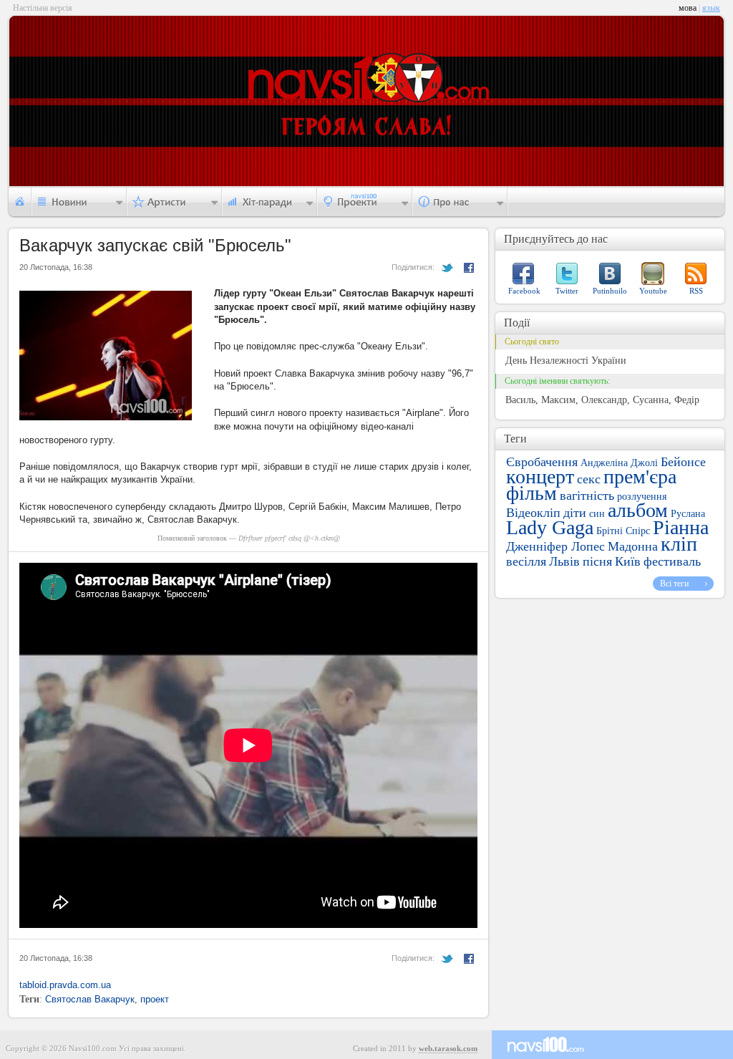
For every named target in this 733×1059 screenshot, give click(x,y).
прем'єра (639, 476)
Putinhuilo (610, 290)
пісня (597, 561)
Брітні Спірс (623, 531)
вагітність (587, 495)
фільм (531, 493)
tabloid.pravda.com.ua (65, 985)
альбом (638, 510)
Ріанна (681, 527)
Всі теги (674, 584)
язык (711, 8)
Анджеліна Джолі (619, 463)
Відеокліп (533, 513)
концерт (540, 476)
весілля (526, 561)
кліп (679, 544)
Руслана (688, 513)
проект (154, 999)
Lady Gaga (549, 527)
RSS (696, 290)
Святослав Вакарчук (90, 999)
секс (589, 479)
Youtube (653, 290)
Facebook (524, 290)
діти (574, 513)
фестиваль (672, 561)
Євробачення (542, 462)
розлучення (641, 496)
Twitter (566, 290)
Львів (564, 561)
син (597, 513)
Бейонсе (683, 462)
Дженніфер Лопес (555, 546)
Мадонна (633, 546)
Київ (628, 561)
